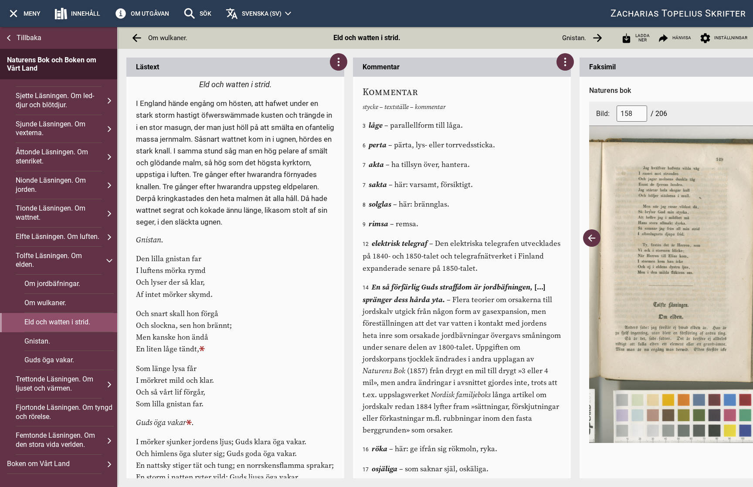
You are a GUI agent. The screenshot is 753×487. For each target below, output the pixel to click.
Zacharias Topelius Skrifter (678, 13)
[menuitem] (24, 13)
